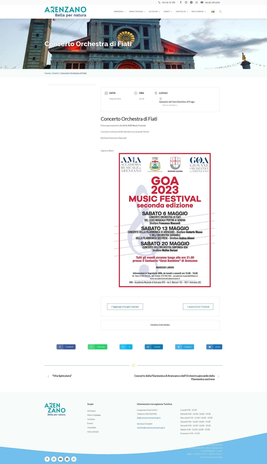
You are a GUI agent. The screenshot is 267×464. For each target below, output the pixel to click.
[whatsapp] (196, 2)
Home (47, 73)
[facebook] (180, 2)
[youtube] (202, 2)
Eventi (167, 12)
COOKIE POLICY (200, 454)
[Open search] (220, 11)
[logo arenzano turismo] (65, 11)
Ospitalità (181, 12)
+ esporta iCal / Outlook (198, 306)
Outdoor (153, 12)
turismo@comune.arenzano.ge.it (151, 427)
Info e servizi (198, 12)
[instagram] (186, 2)
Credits (219, 451)
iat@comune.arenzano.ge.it (148, 418)
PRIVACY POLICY (215, 454)
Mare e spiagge (136, 12)
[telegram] (191, 2)
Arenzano (118, 12)
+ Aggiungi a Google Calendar (125, 306)
